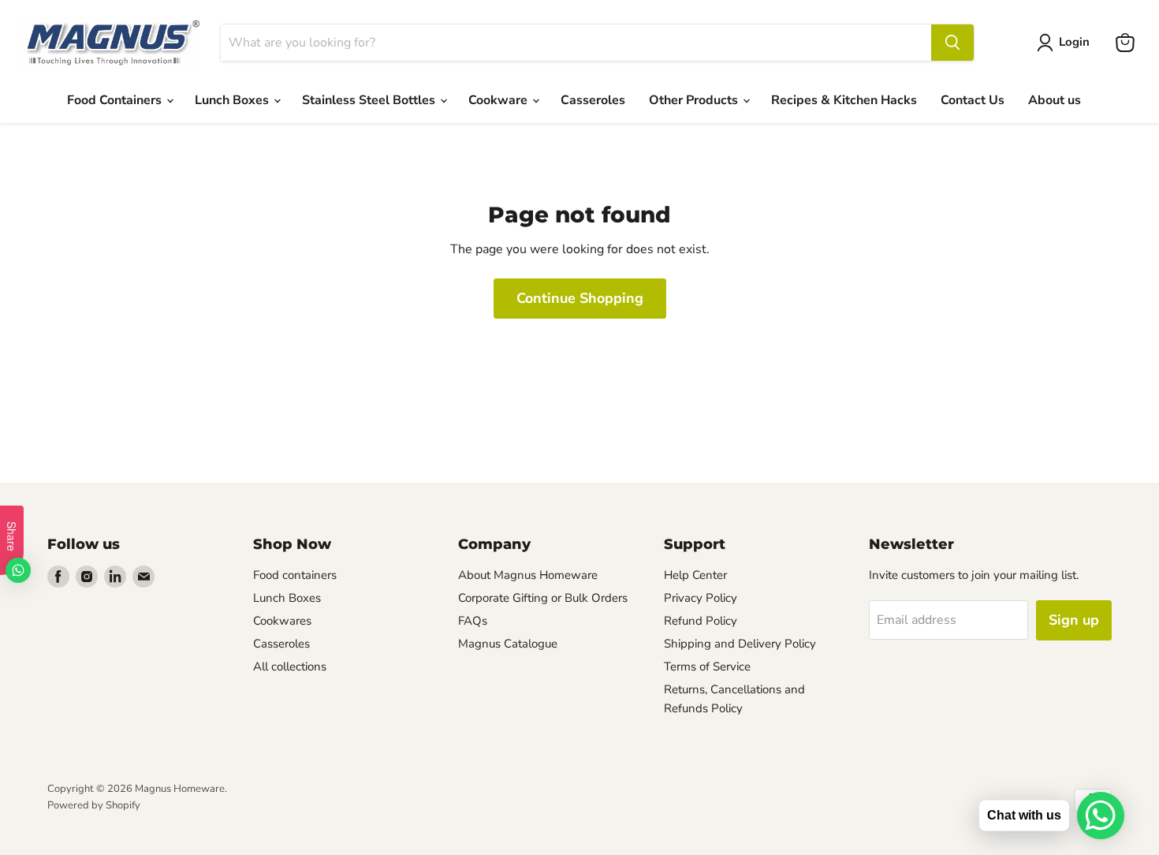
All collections (289, 666)
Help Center (695, 575)
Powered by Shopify (93, 805)
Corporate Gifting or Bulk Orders (543, 598)
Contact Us (972, 100)
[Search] (952, 42)
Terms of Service (707, 666)
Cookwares (282, 621)
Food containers (295, 575)
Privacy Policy (700, 598)
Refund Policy (700, 621)
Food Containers (116, 100)
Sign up (1074, 619)
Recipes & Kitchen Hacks (844, 100)
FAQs (472, 621)
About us (1054, 100)
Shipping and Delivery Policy (740, 644)
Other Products (695, 100)
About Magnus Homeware (528, 575)
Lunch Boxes (233, 100)
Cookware (499, 100)
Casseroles (593, 100)
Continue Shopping (579, 298)
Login (1074, 42)
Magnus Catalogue (507, 644)
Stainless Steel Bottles (370, 100)
